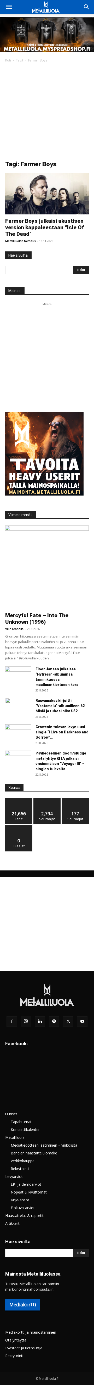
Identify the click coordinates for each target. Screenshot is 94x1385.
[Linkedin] (40, 1021)
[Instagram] (26, 1021)
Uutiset (11, 1113)
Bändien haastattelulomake (34, 1153)
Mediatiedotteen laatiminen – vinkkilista (44, 1145)
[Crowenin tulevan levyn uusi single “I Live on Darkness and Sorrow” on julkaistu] (18, 733)
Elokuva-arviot (23, 1207)
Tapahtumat (21, 1121)
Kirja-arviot (20, 1199)
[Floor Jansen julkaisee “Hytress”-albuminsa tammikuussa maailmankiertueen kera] (18, 675)
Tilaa (19, 827)
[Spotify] (54, 1021)
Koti (8, 60)
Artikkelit (12, 1223)
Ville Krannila (14, 629)
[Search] (86, 7)
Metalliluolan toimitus (20, 241)
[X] (68, 1021)
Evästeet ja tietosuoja (23, 1347)
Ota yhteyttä (15, 1340)
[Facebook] (12, 1021)
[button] (9, 7)
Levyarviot (14, 1176)
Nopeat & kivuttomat (29, 1192)
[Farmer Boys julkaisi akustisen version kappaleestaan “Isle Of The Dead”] (47, 193)
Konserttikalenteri (25, 1129)
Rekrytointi (20, 1168)
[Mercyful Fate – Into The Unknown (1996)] (47, 567)
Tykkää (18, 800)
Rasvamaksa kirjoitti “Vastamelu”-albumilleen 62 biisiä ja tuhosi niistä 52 (60, 705)
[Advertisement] (47, 113)
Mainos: (14, 291)
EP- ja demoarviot (26, 1184)
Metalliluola (15, 1137)
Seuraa (47, 800)
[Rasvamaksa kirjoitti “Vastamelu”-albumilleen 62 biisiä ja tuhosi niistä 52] (18, 707)
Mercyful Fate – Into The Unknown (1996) (36, 618)
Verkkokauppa (22, 1160)
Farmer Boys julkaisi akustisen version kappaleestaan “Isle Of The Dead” (44, 227)
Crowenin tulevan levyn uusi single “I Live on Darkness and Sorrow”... (62, 732)
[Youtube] (82, 1021)
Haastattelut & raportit (24, 1215)
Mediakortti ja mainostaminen (30, 1332)
